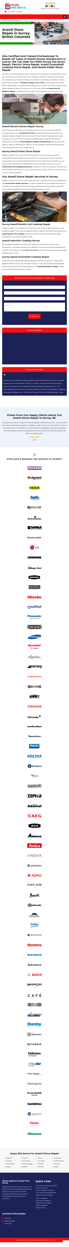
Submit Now (34, 316)
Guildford (24, 1166)
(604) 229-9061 (10, 1221)
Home (4, 20)
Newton (40, 1158)
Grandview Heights (27, 1164)
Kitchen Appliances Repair (45, 1190)
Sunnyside (57, 1164)
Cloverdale (9, 1161)
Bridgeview (9, 1158)
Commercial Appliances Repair (46, 1185)
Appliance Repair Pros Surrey (45, 1240)
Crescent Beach (10, 1164)
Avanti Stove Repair (14, 20)
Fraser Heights (26, 1161)
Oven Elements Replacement (46, 1193)
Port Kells (40, 1164)
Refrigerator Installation (44, 1203)
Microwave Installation (43, 1200)
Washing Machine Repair (44, 1195)
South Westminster (59, 1161)
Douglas (8, 1166)
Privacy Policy (40, 1208)
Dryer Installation (42, 1198)
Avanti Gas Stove (31, 250)
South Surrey (57, 1158)
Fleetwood (25, 1158)
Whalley (56, 1166)
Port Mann (41, 1166)
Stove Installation (42, 1205)
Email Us (8, 1218)
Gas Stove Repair (41, 1188)
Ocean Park (41, 1161)
